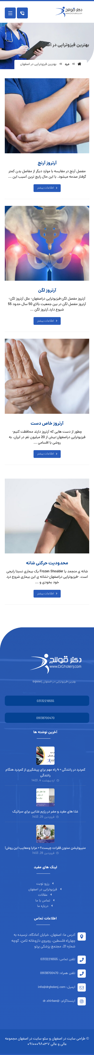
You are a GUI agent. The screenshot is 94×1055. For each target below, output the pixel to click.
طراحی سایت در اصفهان (68, 1039)
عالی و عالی (59, 1044)
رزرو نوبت (42, 884)
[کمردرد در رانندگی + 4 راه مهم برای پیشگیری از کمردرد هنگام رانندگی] (45, 756)
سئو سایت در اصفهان (33, 1039)
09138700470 (45, 718)
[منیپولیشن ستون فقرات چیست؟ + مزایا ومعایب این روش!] (45, 834)
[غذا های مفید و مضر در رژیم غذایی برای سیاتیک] (45, 797)
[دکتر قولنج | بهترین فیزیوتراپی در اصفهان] (69, 12)
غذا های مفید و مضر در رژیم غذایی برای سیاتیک (45, 812)
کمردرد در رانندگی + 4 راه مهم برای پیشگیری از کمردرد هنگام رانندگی (45, 772)
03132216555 (45, 701)
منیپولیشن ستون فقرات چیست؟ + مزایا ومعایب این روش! (45, 848)
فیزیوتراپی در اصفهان (42, 889)
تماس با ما (42, 901)
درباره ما (42, 906)
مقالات (42, 895)
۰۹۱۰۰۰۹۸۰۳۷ (38, 1044)
